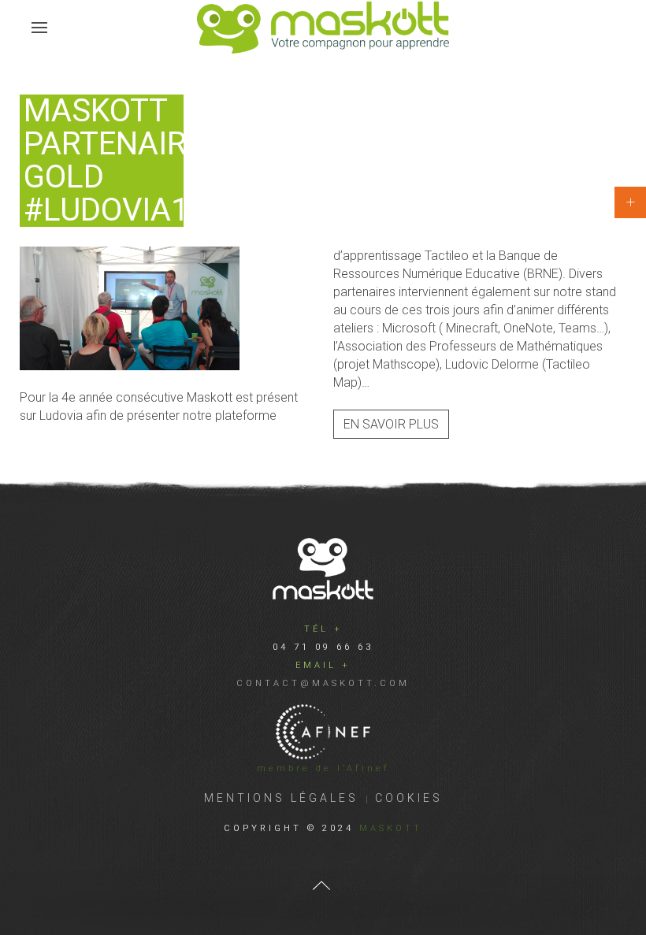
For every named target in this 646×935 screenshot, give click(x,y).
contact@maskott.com (323, 683)
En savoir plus (391, 424)
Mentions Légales (281, 798)
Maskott (390, 828)
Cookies (409, 798)
